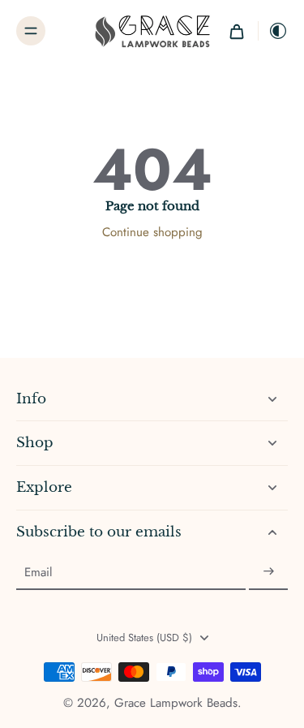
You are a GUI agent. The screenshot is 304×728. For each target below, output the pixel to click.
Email (38, 571)
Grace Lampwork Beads (176, 703)
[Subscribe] (268, 572)
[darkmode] (273, 31)
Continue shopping (152, 232)
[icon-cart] (237, 31)
